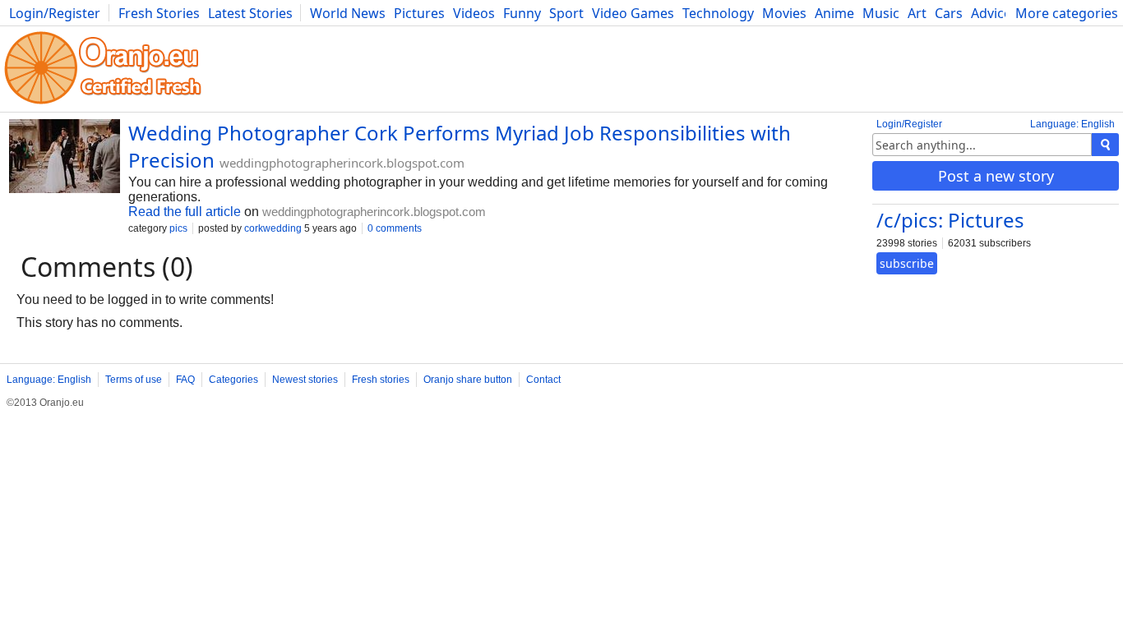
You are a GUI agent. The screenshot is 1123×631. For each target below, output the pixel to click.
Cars (949, 13)
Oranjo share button (467, 379)
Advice (991, 13)
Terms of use (133, 379)
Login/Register (54, 13)
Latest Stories (250, 13)
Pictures (419, 13)
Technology (718, 13)
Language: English (1072, 124)
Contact (543, 379)
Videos (474, 13)
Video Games (633, 13)
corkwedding (273, 228)
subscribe (907, 263)
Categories (233, 379)
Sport (566, 13)
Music (880, 13)
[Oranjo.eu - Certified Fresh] (102, 104)
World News (348, 13)
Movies (784, 13)
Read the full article (184, 212)
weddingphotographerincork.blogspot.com (342, 162)
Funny (522, 13)
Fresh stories (380, 379)
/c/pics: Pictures (950, 219)
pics (178, 228)
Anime (834, 13)
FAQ (185, 379)
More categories (1066, 13)
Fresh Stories (159, 13)
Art (917, 13)
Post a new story (996, 176)
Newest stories (305, 379)
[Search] (1105, 144)
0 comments (394, 228)
